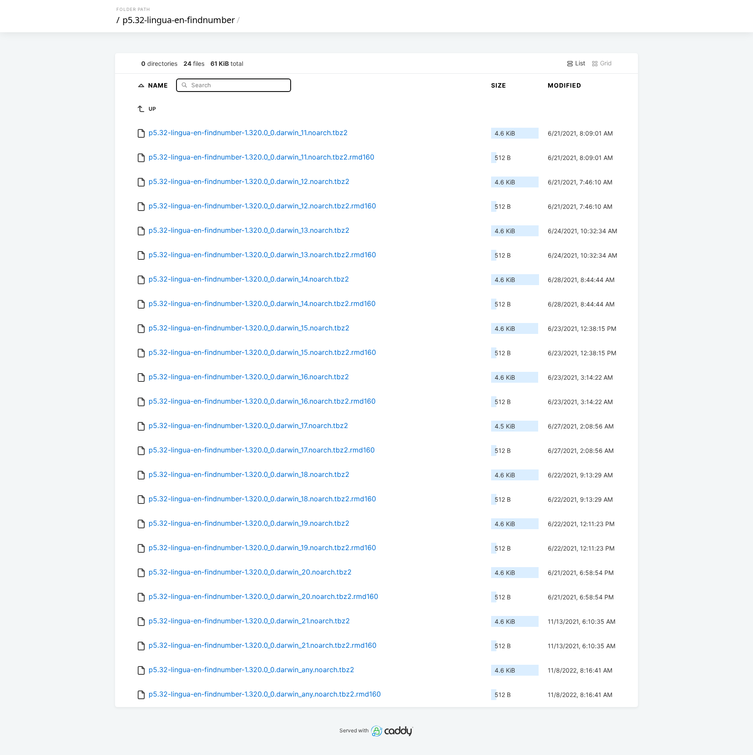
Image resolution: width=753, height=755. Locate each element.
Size (498, 85)
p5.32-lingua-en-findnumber (178, 20)
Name (159, 84)
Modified (564, 85)
